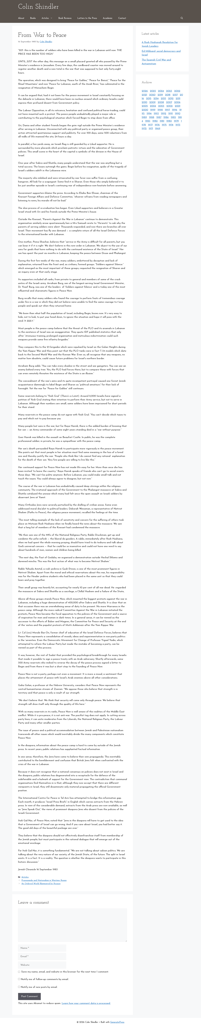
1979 (176, 121)
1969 (157, 128)
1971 (151, 128)
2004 (153, 106)
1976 (157, 125)
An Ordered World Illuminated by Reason (40, 884)
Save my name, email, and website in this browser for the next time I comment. (65, 972)
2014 (156, 98)
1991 (170, 113)
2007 (169, 102)
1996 (174, 110)
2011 (178, 98)
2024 (161, 91)
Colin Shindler (38, 7)
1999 (152, 110)
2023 (169, 91)
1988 (151, 117)
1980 (169, 121)
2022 (177, 91)
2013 (163, 98)
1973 (178, 125)
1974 (171, 125)
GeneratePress (117, 1022)
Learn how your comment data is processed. (86, 1003)
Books (33, 18)
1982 (155, 121)
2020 (152, 95)
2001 (177, 106)
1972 (144, 128)
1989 (144, 117)
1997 (167, 110)
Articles (45, 18)
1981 (162, 121)
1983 (147, 121)
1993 (156, 113)
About (21, 18)
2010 (144, 102)
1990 (177, 113)
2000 (145, 110)
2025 (153, 91)
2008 (161, 102)
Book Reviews (65, 18)
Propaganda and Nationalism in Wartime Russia (44, 880)
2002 (169, 106)
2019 (160, 95)
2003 (161, 106)
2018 (167, 95)
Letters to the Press (87, 18)
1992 (163, 113)
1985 (173, 117)
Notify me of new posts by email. (39, 987)
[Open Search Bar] (182, 18)
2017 (175, 95)
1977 (150, 125)
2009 (152, 102)
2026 (145, 91)
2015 (148, 98)
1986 (166, 117)
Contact (122, 18)
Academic (107, 18)
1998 (160, 110)
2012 (170, 98)
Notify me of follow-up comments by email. (45, 979)
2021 (144, 95)
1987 (158, 117)
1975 (164, 125)
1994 (149, 113)
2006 (177, 102)
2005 (145, 106)
